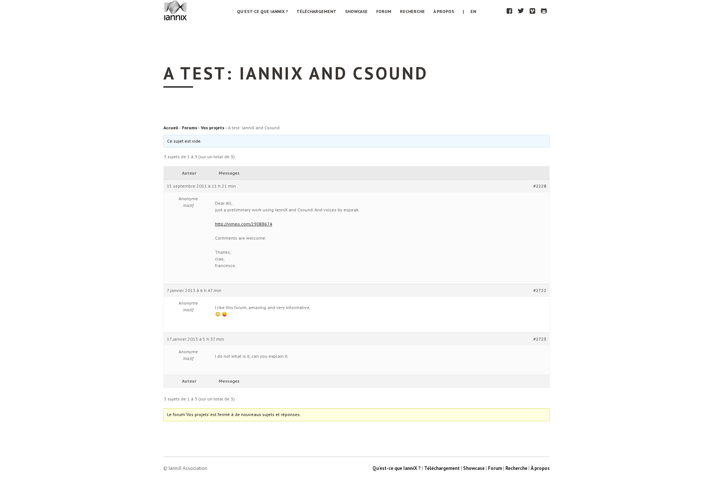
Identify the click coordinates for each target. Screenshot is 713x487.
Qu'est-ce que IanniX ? (396, 468)
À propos (443, 11)
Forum (383, 11)
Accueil (170, 127)
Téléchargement (316, 11)
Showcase (356, 11)
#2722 (539, 290)
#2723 (539, 339)
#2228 (539, 186)
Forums (189, 127)
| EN (469, 11)
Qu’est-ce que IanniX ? (262, 11)
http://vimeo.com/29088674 (243, 224)
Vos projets (212, 127)
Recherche (412, 11)
